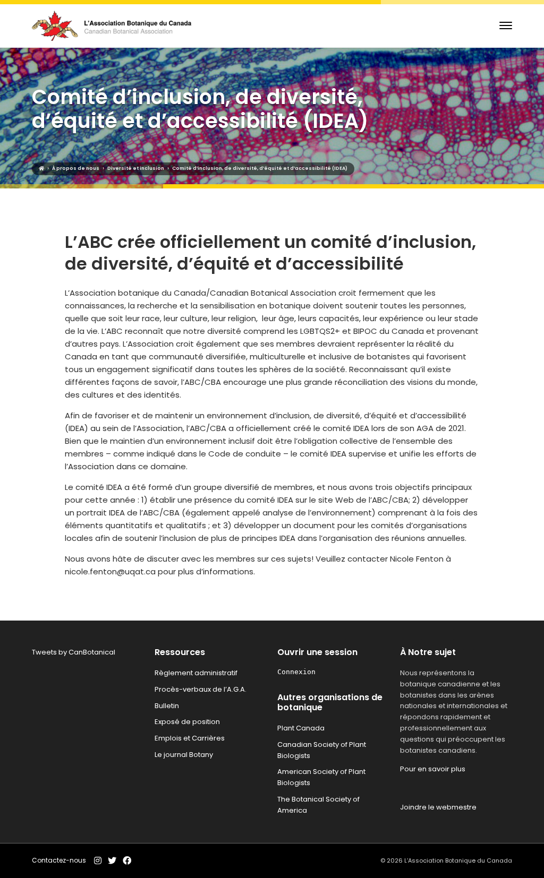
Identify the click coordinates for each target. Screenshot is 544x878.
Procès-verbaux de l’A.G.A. (200, 689)
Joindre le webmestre (438, 807)
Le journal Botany (184, 755)
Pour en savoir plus (432, 769)
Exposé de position (187, 722)
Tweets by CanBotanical (73, 652)
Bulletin (167, 706)
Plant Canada (301, 728)
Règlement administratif (196, 673)
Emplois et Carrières (190, 738)
